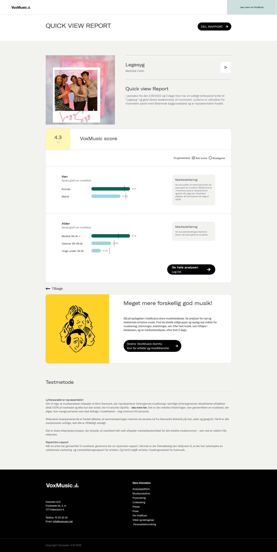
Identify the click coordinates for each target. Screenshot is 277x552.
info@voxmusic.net (63, 521)
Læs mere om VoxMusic (252, 7)
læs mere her (139, 407)
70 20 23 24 (61, 517)
